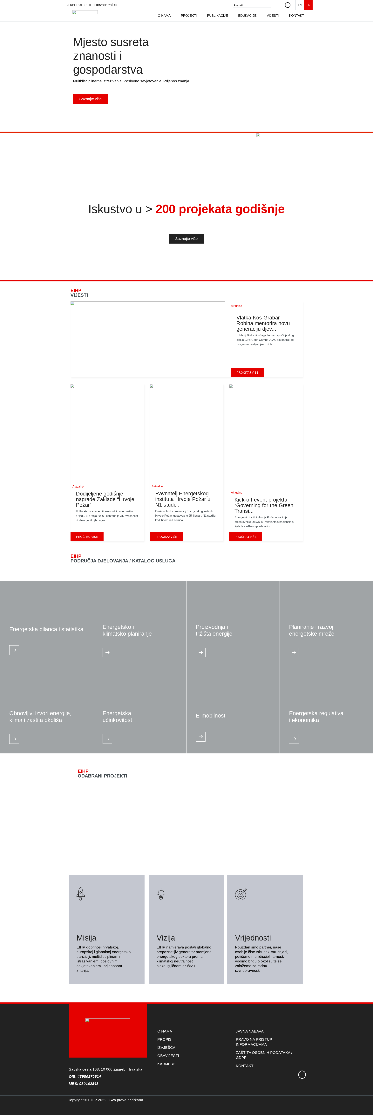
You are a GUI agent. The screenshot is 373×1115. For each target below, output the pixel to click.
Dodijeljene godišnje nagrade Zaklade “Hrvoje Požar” (105, 499)
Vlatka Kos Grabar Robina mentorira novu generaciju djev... (263, 323)
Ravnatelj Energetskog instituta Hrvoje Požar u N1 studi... (182, 499)
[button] (166, 16)
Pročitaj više (247, 372)
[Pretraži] (278, 5)
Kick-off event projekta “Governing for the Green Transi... (263, 505)
